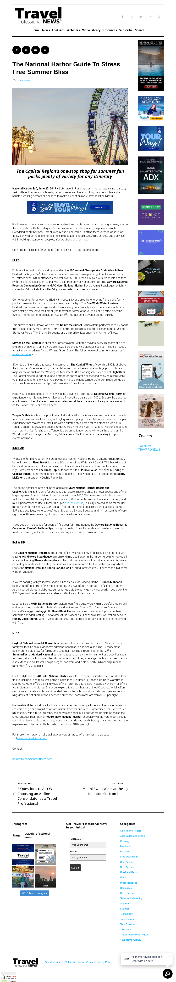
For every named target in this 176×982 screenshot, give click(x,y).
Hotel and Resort (129, 872)
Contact (90, 962)
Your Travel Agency (130, 939)
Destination (126, 846)
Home (35, 30)
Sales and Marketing (131, 898)
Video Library (91, 30)
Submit (75, 867)
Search (140, 30)
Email (73, 851)
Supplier (124, 903)
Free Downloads (129, 856)
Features (58, 30)
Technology (126, 913)
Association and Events (132, 835)
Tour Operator (127, 919)
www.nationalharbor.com (32, 738)
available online (21, 354)
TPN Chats (126, 929)
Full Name (75, 838)
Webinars (73, 30)
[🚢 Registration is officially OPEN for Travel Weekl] (23, 854)
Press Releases (128, 882)
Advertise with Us (54, 962)
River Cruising (127, 893)
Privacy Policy (104, 962)
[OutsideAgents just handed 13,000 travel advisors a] (23, 877)
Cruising (124, 841)
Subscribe (126, 30)
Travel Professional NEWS (134, 934)
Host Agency (127, 862)
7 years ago (24, 80)
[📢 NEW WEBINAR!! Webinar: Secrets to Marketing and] (45, 854)
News (46, 30)
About (81, 962)
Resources (110, 30)
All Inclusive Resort (130, 830)
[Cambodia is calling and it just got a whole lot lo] (45, 877)
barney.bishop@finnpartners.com (32, 759)
